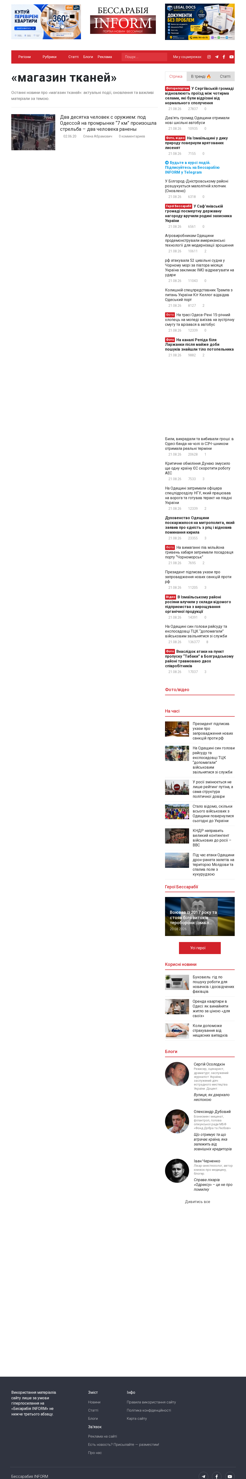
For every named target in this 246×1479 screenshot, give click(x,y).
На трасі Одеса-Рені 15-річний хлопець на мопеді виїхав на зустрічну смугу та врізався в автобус (199, 320)
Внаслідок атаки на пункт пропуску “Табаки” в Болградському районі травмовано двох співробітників (199, 658)
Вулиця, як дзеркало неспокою (212, 1097)
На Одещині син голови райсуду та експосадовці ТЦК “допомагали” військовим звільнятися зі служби (196, 631)
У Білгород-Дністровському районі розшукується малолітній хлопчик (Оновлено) (196, 186)
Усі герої (198, 948)
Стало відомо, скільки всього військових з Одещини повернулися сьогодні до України (213, 813)
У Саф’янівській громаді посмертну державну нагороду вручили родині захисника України (198, 213)
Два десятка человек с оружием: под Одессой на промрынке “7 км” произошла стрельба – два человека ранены (108, 123)
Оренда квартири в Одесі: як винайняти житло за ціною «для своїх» (211, 1008)
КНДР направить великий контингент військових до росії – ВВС (212, 837)
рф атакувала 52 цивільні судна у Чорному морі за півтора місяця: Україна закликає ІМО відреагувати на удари (199, 267)
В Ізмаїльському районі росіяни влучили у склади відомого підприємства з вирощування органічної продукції (198, 604)
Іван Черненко (207, 1161)
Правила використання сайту (151, 1402)
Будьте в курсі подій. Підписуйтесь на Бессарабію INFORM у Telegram (192, 167)
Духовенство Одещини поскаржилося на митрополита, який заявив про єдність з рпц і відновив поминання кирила (199, 525)
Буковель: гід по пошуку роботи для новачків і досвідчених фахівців (213, 984)
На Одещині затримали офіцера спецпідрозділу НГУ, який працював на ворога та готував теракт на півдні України (198, 495)
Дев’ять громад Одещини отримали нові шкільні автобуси (197, 120)
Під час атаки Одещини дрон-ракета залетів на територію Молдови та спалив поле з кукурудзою (213, 865)
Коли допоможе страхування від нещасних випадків (210, 1030)
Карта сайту (137, 1418)
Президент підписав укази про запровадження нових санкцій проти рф (198, 577)
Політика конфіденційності (149, 1410)
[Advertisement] (205, 396)
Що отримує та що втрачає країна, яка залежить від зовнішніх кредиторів (213, 1141)
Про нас (95, 1453)
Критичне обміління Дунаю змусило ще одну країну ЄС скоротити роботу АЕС (197, 468)
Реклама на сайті (102, 1436)
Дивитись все (198, 1201)
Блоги (88, 57)
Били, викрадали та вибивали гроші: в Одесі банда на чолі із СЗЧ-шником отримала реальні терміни (199, 444)
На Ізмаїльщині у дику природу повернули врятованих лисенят (196, 143)
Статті (73, 57)
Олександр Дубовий (212, 1111)
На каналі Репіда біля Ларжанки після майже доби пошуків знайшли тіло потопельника (199, 344)
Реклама (105, 57)
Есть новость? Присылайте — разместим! (123, 1444)
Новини (94, 1402)
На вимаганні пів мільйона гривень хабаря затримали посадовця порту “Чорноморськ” (199, 552)
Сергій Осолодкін (209, 1064)
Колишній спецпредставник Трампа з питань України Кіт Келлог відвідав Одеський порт (199, 295)
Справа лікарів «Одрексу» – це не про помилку (213, 1185)
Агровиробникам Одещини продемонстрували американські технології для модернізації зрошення (199, 240)
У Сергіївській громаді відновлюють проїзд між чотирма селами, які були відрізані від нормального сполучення (199, 95)
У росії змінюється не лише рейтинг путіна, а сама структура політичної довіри (213, 789)
